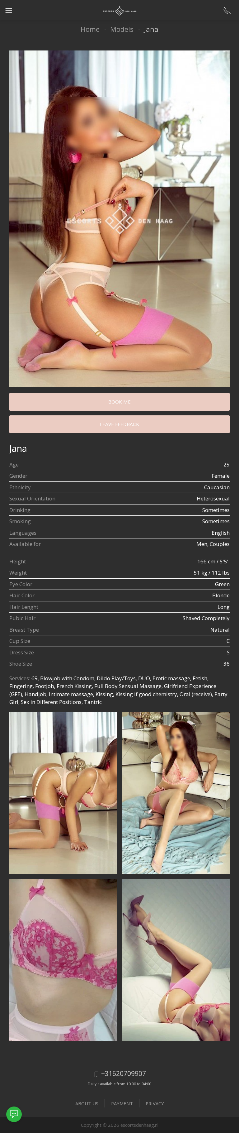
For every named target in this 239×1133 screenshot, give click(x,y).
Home (90, 29)
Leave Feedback (119, 424)
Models (122, 29)
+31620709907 (122, 1073)
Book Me (119, 402)
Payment (122, 1103)
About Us (86, 1103)
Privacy (155, 1103)
